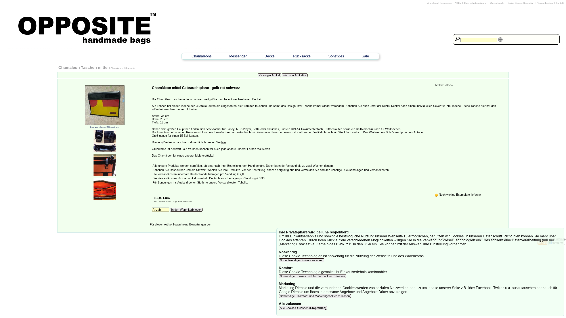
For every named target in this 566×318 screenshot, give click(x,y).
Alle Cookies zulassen (302, 308)
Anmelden (432, 3)
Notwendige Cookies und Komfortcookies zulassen (312, 276)
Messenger (238, 56)
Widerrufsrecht (497, 3)
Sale (365, 56)
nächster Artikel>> (294, 75)
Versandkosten (545, 3)
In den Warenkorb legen (186, 209)
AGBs (457, 3)
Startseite (130, 68)
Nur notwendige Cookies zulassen (301, 260)
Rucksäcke (302, 56)
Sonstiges (336, 56)
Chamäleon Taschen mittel (83, 67)
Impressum (446, 3)
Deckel (269, 56)
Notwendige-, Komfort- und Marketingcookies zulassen (315, 296)
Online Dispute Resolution (521, 3)
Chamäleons (201, 56)
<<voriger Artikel (269, 75)
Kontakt (560, 3)
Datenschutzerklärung (475, 3)
